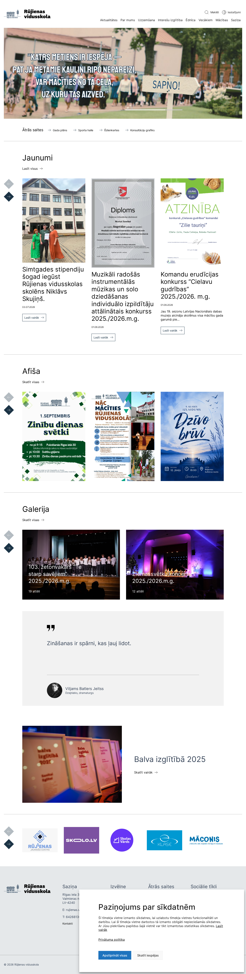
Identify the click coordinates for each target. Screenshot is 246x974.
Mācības (222, 20)
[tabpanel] (123, 73)
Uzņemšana (146, 20)
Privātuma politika (111, 939)
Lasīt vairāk (31, 317)
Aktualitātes (108, 20)
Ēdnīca (190, 20)
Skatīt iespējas (148, 955)
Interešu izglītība (170, 20)
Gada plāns (60, 130)
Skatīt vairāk (143, 772)
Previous (5, 180)
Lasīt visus (30, 168)
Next (5, 193)
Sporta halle (85, 130)
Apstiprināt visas (114, 955)
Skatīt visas (30, 382)
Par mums (128, 20)
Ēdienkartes (111, 130)
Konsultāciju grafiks (142, 130)
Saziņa (236, 20)
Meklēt (214, 12)
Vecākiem (206, 20)
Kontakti (67, 923)
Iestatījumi (234, 12)
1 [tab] (96, 109)
